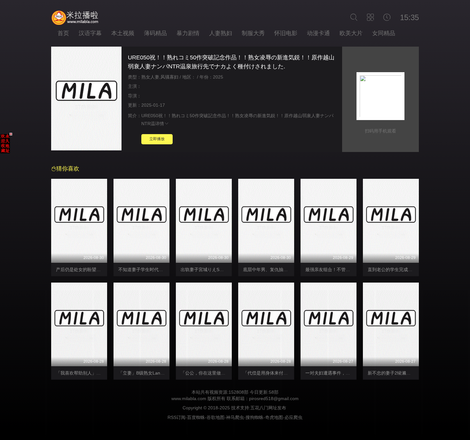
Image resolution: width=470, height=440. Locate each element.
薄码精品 (155, 33)
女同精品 (383, 33)
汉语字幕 (90, 33)
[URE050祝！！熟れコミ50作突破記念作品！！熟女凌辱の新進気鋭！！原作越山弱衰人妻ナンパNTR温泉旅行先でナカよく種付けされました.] (86, 99)
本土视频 (122, 33)
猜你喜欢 (67, 168)
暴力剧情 (188, 33)
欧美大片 (351, 33)
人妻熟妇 (220, 33)
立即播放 (157, 139)
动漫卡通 (318, 33)
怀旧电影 (285, 33)
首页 (63, 33)
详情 (159, 123)
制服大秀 (253, 33)
